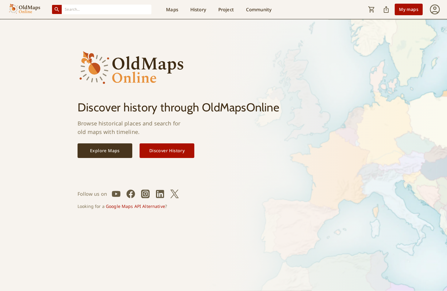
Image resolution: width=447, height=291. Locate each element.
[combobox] (107, 9)
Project (226, 9)
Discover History (167, 150)
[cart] (371, 9)
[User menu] (435, 9)
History (198, 9)
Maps (172, 9)
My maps (408, 9)
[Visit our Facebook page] (130, 194)
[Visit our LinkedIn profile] (160, 194)
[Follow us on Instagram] (145, 194)
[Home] (25, 9)
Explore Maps (105, 150)
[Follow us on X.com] (174, 194)
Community (259, 9)
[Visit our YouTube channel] (116, 194)
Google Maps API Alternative (135, 206)
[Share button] (386, 9)
